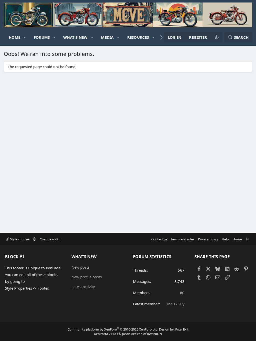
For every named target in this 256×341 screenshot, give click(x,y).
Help (225, 239)
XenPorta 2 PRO (106, 334)
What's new (75, 37)
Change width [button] (50, 239)
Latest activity (83, 286)
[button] (25, 37)
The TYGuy (175, 303)
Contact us (159, 239)
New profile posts (87, 276)
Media (107, 37)
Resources (138, 37)
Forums (42, 37)
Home (14, 37)
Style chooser (20, 239)
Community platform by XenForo (113, 329)
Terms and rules (182, 239)
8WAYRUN (154, 334)
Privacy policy (208, 239)
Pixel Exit (181, 329)
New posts (81, 267)
